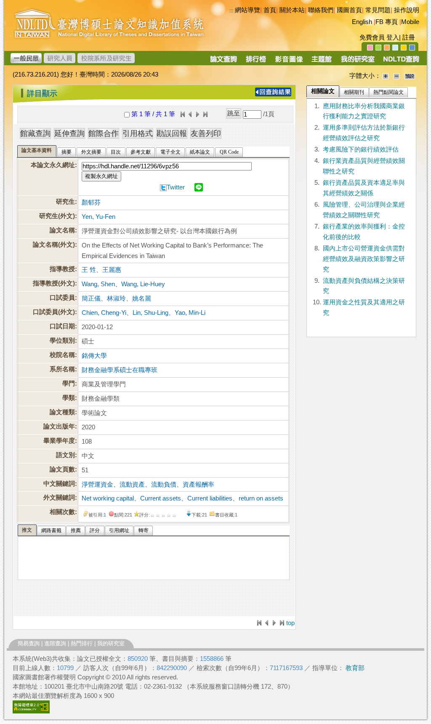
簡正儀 (91, 298)
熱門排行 (82, 643)
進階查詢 (55, 643)
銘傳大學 (94, 355)
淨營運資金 (97, 484)
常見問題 (378, 10)
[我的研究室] (357, 62)
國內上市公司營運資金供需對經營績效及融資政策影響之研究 (364, 259)
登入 (392, 37)
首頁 (269, 10)
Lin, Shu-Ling (150, 312)
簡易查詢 (29, 643)
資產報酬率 (198, 484)
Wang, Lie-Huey (143, 284)
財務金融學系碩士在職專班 (119, 370)
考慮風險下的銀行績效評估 (361, 149)
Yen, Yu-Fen (98, 216)
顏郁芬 (91, 202)
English (362, 22)
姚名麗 (141, 298)
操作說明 (406, 10)
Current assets (160, 498)
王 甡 (89, 269)
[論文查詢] (223, 62)
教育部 (355, 668)
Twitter (176, 187)
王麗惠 (111, 269)
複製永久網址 (101, 176)
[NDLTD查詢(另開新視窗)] (400, 62)
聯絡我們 (320, 10)
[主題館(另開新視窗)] (321, 62)
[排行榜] (256, 62)
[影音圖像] (289, 62)
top (290, 623)
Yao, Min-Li (190, 312)
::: (15, 90)
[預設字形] (409, 75)
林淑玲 (116, 298)
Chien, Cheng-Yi (104, 312)
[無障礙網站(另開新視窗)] (31, 711)
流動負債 (163, 484)
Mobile (410, 22)
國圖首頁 (349, 10)
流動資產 (132, 484)
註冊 (408, 37)
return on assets (261, 498)
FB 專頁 (386, 22)
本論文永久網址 (53, 165)
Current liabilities (209, 498)
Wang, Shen (98, 284)
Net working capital (108, 498)
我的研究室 (111, 643)
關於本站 (292, 10)
